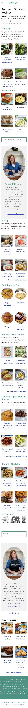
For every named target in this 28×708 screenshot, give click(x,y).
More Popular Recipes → (14, 672)
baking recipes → (21, 280)
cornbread (15, 342)
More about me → (14, 607)
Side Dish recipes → (20, 391)
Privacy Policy (17, 705)
